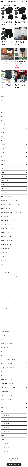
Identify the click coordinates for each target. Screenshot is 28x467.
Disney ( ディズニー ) (5, 252)
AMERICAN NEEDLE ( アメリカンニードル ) (10, 204)
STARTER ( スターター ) (6, 395)
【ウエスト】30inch (5, 419)
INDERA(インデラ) (5, 296)
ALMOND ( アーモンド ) (6, 208)
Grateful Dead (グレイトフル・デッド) (9, 276)
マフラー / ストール (5, 180)
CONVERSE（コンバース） (6, 244)
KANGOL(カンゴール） (5, 304)
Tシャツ (2, 128)
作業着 (2, 439)
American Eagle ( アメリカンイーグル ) (9, 200)
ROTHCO (3, 375)
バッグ (2, 176)
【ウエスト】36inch (5, 431)
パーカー (3, 148)
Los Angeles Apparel (6, 319)
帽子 (2, 164)
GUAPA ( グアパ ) (5, 272)
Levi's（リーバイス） (5, 311)
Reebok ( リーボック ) (6, 339)
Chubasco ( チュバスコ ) (6, 236)
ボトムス (7, 5)
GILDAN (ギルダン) (5, 280)
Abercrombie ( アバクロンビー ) (8, 196)
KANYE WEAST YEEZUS (6, 300)
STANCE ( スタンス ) (5, 391)
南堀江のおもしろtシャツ (6, 399)
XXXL (2, 120)
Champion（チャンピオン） (6, 240)
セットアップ (3, 160)
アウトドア (3, 403)
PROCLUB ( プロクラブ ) (6, 343)
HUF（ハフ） (3, 292)
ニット (2, 136)
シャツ (2, 132)
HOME (2, 5)
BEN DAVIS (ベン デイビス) (7, 216)
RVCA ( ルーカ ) (4, 355)
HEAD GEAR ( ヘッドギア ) (7, 288)
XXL (2, 116)
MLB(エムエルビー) (5, 323)
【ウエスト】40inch (5, 451)
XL (1, 112)
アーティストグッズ (5, 443)
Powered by (12, 460)
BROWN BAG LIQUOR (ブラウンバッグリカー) (11, 212)
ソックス (2, 168)
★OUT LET (3, 96)
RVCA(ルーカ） (4, 351)
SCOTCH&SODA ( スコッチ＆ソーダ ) (9, 387)
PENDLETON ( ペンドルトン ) (7, 347)
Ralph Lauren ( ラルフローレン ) (8, 363)
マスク (2, 184)
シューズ (3, 172)
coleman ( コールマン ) (6, 248)
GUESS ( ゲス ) (4, 268)
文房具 (2, 435)
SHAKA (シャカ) (4, 371)
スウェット (3, 144)
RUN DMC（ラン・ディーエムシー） (8, 379)
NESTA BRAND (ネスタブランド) (8, 331)
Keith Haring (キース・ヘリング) (8, 308)
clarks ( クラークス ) (5, 232)
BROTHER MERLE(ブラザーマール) (8, 220)
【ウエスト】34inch (5, 427)
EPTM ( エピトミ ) (5, 260)
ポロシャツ (3, 140)
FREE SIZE (3, 124)
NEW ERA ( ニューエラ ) (6, 335)
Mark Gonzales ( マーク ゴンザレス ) (9, 327)
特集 (2, 407)
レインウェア (3, 192)
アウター (3, 152)
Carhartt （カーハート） (6, 224)
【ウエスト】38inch (5, 447)
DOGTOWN (3, 256)
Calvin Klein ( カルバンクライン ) (8, 228)
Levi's (2, 315)
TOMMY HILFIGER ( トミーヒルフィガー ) (10, 367)
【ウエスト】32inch (5, 423)
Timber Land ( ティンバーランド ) (8, 359)
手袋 (2, 411)
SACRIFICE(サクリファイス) (7, 383)
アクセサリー (3, 188)
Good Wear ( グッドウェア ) (7, 284)
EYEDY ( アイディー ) (5, 264)
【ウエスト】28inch (5, 415)
